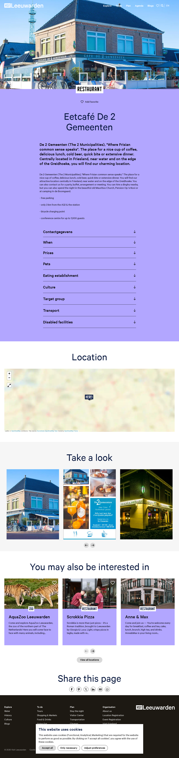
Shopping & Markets (47, 715)
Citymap (74, 723)
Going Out (42, 723)
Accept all (47, 747)
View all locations (89, 659)
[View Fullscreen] (9, 385)
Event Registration (112, 719)
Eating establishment (60, 275)
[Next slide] (92, 545)
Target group (54, 298)
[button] (89, 397)
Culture (49, 287)
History (8, 715)
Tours (40, 710)
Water (7, 710)
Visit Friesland (110, 723)
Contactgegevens (57, 231)
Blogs (7, 723)
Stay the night (77, 710)
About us (107, 710)
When (47, 242)
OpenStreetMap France (71, 431)
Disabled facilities (58, 322)
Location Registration (113, 715)
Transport (51, 310)
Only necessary (68, 747)
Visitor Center (77, 715)
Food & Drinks (44, 719)
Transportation (77, 719)
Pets (46, 263)
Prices (48, 252)
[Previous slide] (86, 545)
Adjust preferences (94, 747)
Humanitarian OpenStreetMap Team (47, 431)
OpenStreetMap (16, 431)
